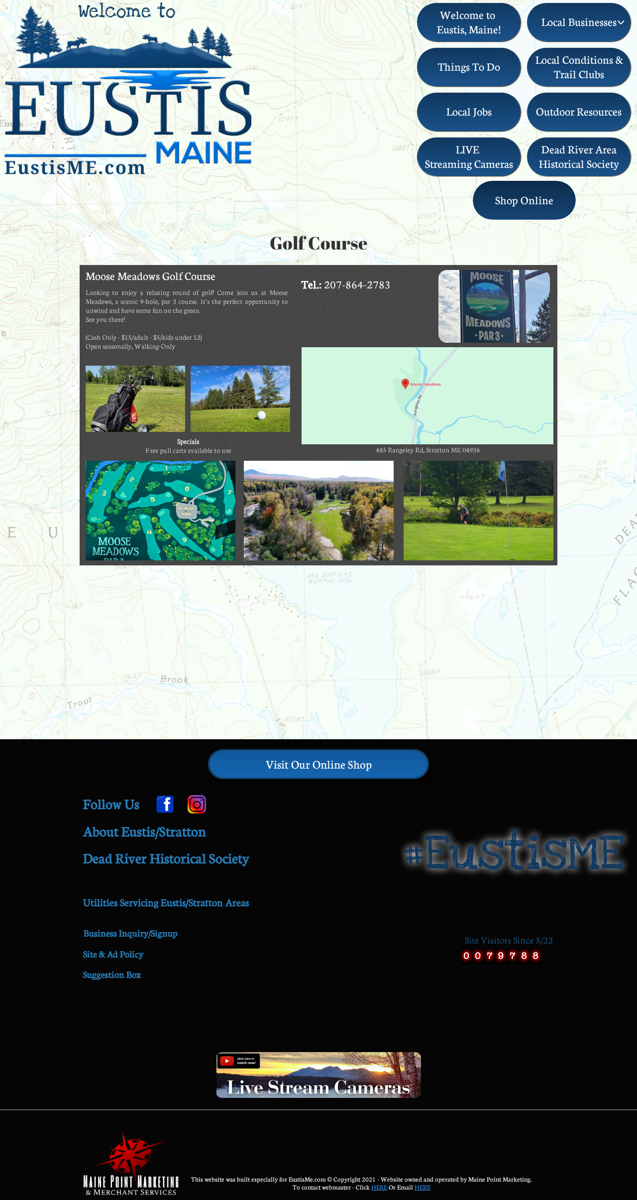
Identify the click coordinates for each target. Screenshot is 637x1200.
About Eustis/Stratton (144, 831)
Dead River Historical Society (166, 858)
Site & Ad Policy (113, 953)
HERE (379, 1187)
